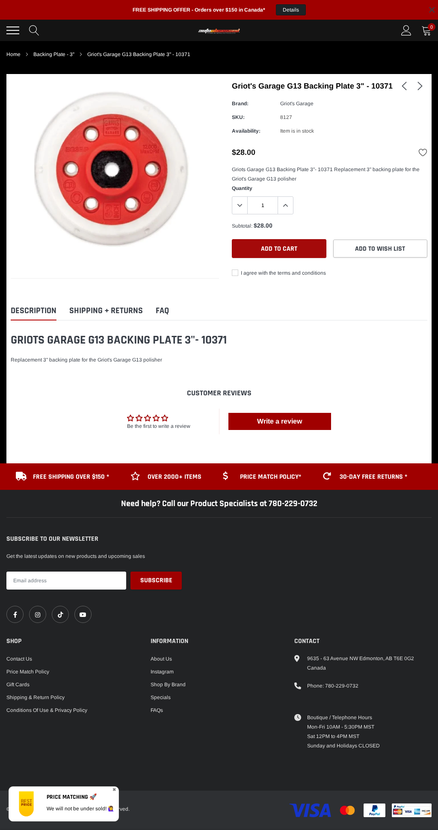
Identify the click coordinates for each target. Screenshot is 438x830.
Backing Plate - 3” (53, 54)
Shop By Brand (168, 685)
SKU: (238, 117)
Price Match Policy (27, 672)
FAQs (157, 710)
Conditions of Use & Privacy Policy (46, 710)
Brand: (240, 104)
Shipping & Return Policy (35, 697)
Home (13, 54)
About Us (161, 659)
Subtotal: (242, 226)
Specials (161, 697)
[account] (406, 30)
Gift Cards (18, 685)
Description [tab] (33, 310)
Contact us (19, 659)
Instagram (162, 672)
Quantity (242, 188)
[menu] (12, 30)
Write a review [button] (279, 421)
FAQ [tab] (162, 310)
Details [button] (291, 10)
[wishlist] (423, 152)
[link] (404, 85)
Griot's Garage (297, 104)
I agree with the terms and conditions (283, 273)
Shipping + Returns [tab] (106, 310)
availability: (246, 131)
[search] (34, 30)
